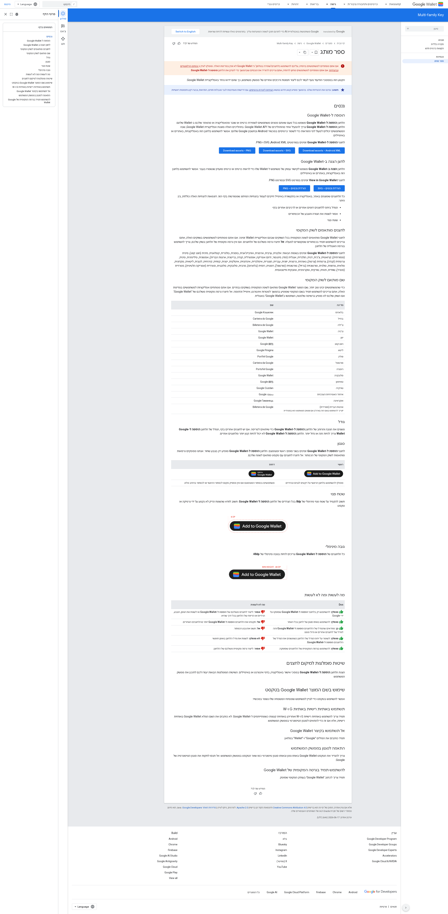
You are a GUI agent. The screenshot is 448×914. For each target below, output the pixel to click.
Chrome (173, 844)
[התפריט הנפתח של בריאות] (306, 4)
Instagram (281, 850)
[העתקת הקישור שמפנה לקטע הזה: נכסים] (330, 106)
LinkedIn (282, 855)
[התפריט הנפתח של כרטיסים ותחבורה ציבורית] (343, 4)
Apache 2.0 (242, 807)
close (6, 14)
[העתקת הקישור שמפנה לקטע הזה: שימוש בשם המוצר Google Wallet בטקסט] (261, 690)
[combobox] (59, 4)
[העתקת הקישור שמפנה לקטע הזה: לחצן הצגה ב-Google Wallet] (297, 162)
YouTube (282, 866)
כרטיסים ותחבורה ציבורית (363, 4)
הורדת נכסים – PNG (294, 188)
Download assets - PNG (237, 150)
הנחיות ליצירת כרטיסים (261, 89)
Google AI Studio (168, 855)
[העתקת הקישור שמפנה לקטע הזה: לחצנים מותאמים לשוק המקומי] (292, 230)
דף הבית (341, 43)
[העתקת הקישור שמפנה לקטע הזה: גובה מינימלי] (322, 547)
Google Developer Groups (383, 844)
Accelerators (390, 855)
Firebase (172, 850)
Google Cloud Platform (296, 892)
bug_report (17, 14)
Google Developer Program (382, 838)
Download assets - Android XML (322, 150)
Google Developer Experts (382, 850)
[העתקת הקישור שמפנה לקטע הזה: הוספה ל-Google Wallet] (303, 116)
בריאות (314, 4)
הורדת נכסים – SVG (329, 188)
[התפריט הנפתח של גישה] (326, 4)
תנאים (393, 906)
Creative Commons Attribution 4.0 (290, 807)
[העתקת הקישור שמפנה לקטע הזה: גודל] (334, 422)
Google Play (170, 872)
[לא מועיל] (173, 43)
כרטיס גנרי (273, 4)
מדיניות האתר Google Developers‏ (199, 807)
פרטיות (383, 906)
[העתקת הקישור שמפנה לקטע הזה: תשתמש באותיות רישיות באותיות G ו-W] (279, 709)
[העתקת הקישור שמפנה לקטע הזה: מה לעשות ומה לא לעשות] (300, 595)
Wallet (431, 4)
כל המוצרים (253, 892)
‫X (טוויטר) (282, 861)
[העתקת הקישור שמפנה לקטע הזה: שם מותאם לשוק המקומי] (301, 280)
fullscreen (11, 14)
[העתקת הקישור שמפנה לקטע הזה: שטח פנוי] (327, 494)
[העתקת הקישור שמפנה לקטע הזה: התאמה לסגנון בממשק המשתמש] (287, 749)
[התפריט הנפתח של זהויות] (287, 4)
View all (173, 878)
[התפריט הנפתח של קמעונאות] (385, 4)
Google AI (272, 892)
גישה (333, 4)
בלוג (285, 838)
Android (173, 838)
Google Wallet (313, 43)
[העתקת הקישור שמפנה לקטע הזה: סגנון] (333, 444)
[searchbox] (424, 29)
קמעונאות (395, 4)
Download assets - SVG (277, 150)
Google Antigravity (167, 861)
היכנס (7, 4)
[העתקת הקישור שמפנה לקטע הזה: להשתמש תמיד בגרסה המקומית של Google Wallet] (260, 770)
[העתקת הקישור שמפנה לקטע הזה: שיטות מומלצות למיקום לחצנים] (282, 664)
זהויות (295, 4)
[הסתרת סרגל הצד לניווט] (405, 907)
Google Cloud (170, 866)
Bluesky (282, 844)
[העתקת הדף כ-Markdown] (305, 52)
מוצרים (328, 43)
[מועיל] (179, 43)
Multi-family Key (431, 15)
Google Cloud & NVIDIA (384, 861)
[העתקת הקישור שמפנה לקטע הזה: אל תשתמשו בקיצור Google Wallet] (286, 731)
